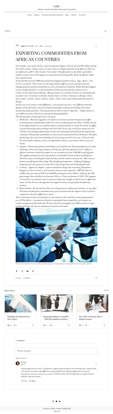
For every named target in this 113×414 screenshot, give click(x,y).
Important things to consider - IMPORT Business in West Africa (56, 317)
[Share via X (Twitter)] (22, 271)
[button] (106, 31)
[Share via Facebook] (17, 271)
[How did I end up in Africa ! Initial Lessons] (92, 303)
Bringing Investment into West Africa (18, 317)
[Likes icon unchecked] (22, 381)
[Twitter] (56, 401)
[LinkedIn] (60, 401)
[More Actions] (96, 363)
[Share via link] (33, 271)
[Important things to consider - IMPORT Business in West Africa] (57, 303)
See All (106, 290)
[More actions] (96, 46)
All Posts (7, 31)
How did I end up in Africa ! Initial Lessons (91, 317)
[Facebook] (53, 401)
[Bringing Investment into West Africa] (21, 303)
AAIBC (56, 6)
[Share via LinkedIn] (27, 271)
